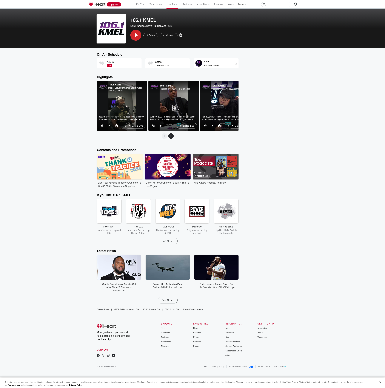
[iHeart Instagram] (108, 355)
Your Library (155, 4)
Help (205, 366)
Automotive (262, 328)
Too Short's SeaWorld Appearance (226, 88)
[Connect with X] (103, 355)
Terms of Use (264, 366)
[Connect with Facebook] (98, 355)
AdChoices (279, 366)
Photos (196, 346)
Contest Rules (103, 309)
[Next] (171, 136)
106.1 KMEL (115, 84)
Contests (197, 341)
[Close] (380, 382)
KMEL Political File (151, 309)
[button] (135, 35)
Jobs (227, 355)
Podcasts (187, 4)
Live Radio (172, 4)
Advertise (229, 332)
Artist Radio (203, 4)
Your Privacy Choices (238, 366)
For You (140, 4)
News (231, 4)
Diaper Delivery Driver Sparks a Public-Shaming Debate (125, 89)
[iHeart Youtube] (113, 355)
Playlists (218, 4)
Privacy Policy (217, 366)
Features (197, 332)
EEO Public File (172, 309)
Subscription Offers (233, 350)
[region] (122, 106)
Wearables (262, 337)
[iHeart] (97, 4)
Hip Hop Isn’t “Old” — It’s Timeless (175, 88)
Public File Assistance (193, 309)
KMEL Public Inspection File (126, 309)
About (228, 328)
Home (260, 332)
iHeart (163, 328)
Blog (227, 337)
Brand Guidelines (232, 341)
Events (196, 337)
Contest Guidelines (233, 346)
